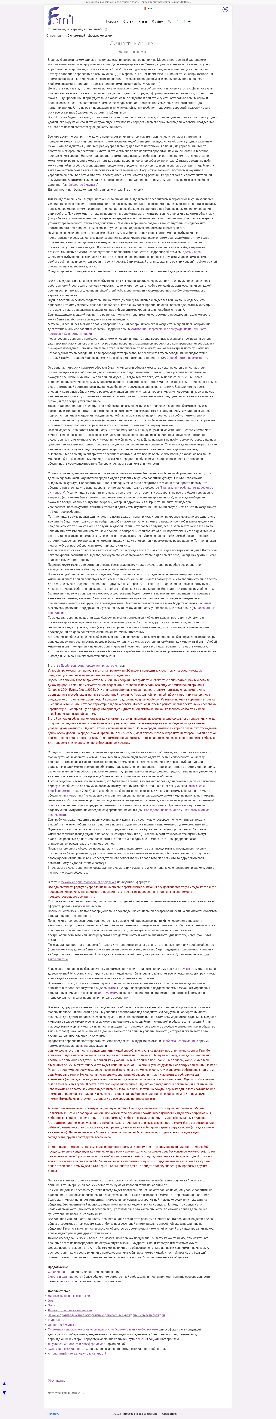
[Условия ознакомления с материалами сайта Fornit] (225, 10)
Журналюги (56, 1320)
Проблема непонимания (179, 1041)
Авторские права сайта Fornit (140, 1413)
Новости (112, 21)
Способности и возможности (187, 358)
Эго (50, 1300)
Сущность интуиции (78, 333)
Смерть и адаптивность (64, 1276)
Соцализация (57, 1272)
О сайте (157, 21)
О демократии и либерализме (136, 1329)
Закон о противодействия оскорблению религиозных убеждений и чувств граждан (106, 1315)
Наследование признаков (162, 810)
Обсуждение (56, 1380)
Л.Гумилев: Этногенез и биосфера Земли (76, 1344)
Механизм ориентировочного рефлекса (88, 882)
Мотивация (138, 329)
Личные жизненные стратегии (69, 1296)
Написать (53, 1413)
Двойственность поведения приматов (87, 665)
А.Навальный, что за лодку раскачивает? (77, 1353)
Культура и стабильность (66, 1349)
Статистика (169, 1413)
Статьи (128, 21)
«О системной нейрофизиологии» (89, 35)
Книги (143, 21)
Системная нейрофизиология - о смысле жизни (81, 1329)
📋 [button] (106, 29)
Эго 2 (51, 1305)
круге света (188, 969)
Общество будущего (83, 184)
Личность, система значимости (70, 1310)
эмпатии (109, 988)
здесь (187, 252)
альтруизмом (107, 993)
